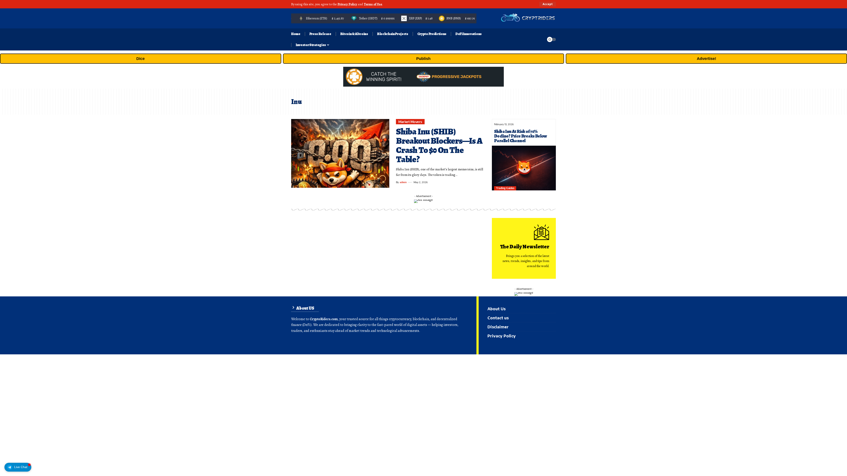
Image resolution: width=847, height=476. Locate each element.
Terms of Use (373, 4)
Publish (423, 58)
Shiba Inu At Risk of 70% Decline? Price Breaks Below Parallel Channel (520, 136)
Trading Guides (505, 188)
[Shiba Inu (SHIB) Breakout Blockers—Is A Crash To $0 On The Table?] (340, 153)
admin (403, 182)
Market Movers (410, 122)
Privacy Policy (347, 4)
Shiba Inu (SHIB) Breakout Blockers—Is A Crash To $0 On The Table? (439, 145)
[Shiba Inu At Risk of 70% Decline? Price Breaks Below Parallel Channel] (524, 168)
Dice (140, 58)
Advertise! (706, 58)
